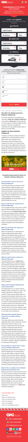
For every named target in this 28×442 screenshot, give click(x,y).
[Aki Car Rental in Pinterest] (20, 429)
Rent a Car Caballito (7, 403)
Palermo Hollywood (17, 110)
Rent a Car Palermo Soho (8, 397)
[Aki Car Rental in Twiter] (17, 429)
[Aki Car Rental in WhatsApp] (14, 429)
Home (2, 110)
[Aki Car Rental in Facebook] (7, 429)
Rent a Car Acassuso (7, 401)
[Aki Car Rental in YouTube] (10, 429)
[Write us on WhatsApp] (22, 2)
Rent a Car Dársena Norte (9, 399)
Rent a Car (5, 395)
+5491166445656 (6, 198)
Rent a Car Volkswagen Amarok (10, 405)
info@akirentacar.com (15, 425)
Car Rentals (8, 110)
